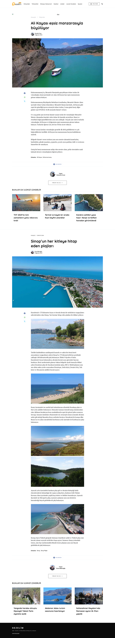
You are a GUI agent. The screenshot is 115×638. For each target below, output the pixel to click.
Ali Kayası (39, 157)
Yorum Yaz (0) (56, 182)
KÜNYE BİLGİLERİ (15, 633)
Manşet (33, 235)
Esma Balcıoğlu (38, 251)
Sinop (38, 550)
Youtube (95, 3)
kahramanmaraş (47, 157)
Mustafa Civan (38, 33)
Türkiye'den (42, 17)
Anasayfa (33, 17)
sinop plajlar (44, 550)
